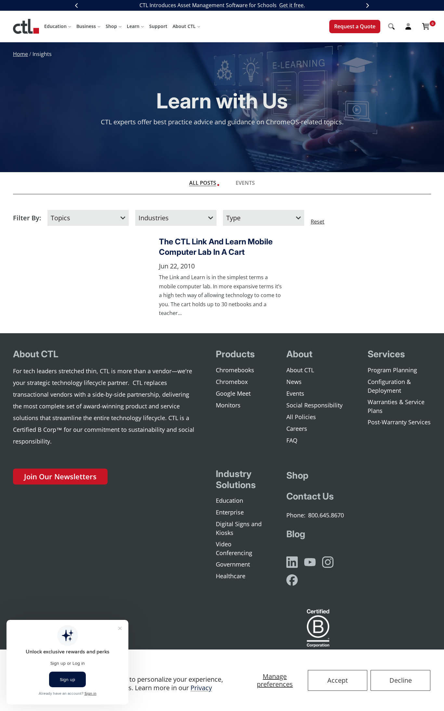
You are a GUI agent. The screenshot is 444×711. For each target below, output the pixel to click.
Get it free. (292, 5)
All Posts (202, 182)
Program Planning (392, 370)
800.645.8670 (326, 515)
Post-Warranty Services (399, 422)
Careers (296, 428)
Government (233, 564)
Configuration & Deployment (389, 386)
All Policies (301, 417)
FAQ (291, 440)
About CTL (184, 26)
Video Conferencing (234, 548)
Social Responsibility (314, 405)
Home (20, 54)
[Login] (408, 26)
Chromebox (232, 382)
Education (55, 26)
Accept (337, 680)
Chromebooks (235, 370)
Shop (111, 26)
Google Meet (233, 393)
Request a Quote (354, 26)
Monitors (228, 405)
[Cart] (426, 26)
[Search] (391, 26)
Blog (295, 534)
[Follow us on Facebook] (292, 580)
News (294, 382)
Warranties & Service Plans (396, 406)
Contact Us (310, 496)
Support (158, 26)
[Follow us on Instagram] (327, 562)
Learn (133, 26)
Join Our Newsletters (60, 476)
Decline (400, 680)
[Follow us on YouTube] (310, 562)
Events (245, 182)
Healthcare (230, 576)
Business (86, 26)
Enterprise (230, 512)
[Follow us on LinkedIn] (292, 562)
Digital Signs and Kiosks (239, 528)
